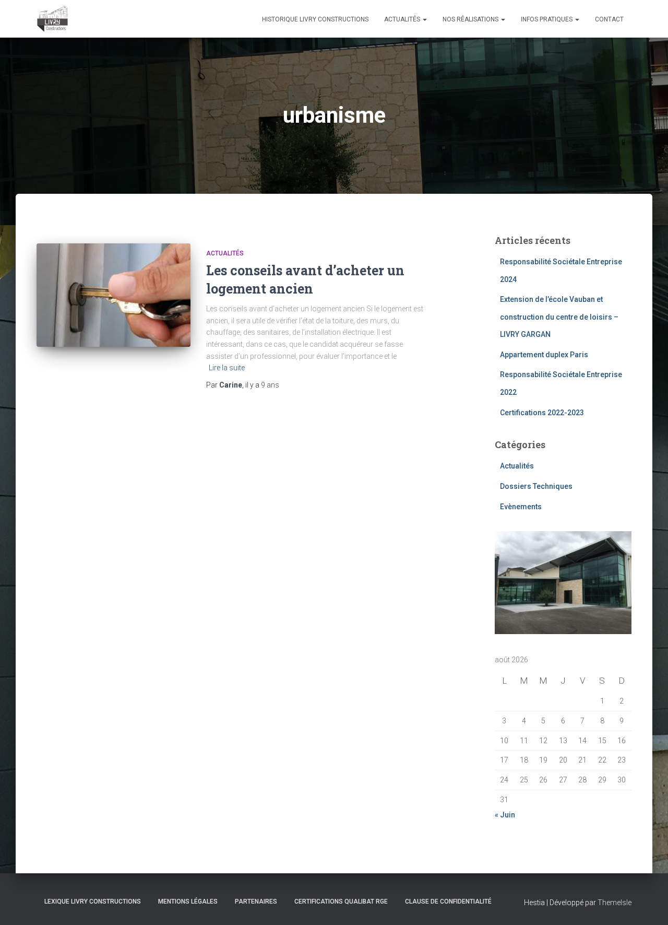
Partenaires (256, 901)
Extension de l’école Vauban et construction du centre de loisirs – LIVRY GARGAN (559, 316)
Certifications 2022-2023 (542, 412)
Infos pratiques (547, 19)
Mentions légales (188, 901)
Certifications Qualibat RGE (341, 901)
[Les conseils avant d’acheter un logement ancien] (113, 295)
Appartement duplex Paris (544, 354)
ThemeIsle (614, 902)
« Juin (505, 815)
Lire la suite (227, 368)
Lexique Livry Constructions (92, 901)
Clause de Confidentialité (448, 901)
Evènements (521, 506)
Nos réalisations (471, 19)
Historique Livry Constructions (315, 19)
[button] (424, 19)
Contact (609, 19)
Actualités (403, 19)
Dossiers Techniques (536, 486)
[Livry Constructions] (52, 19)
